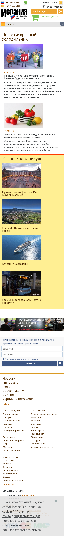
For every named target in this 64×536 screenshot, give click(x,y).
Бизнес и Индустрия (12, 410)
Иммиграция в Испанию (14, 480)
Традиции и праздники (14, 430)
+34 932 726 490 (29, 495)
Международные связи (42, 447)
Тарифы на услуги (11, 470)
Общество (8, 447)
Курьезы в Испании (12, 450)
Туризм (34, 427)
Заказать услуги (49, 16)
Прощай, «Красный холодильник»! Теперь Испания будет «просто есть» (29, 77)
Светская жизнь (10, 414)
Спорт (5, 443)
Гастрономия (9, 437)
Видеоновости (38, 410)
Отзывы (6, 477)
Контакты (7, 463)
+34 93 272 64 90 (13, 5)
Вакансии (7, 467)
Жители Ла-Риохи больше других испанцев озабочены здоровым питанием (29, 136)
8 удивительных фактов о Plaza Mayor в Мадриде (20, 193)
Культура (35, 440)
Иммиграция (37, 417)
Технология (8, 427)
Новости (10, 24)
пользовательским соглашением (26, 359)
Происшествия (38, 443)
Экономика (36, 424)
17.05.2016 (9, 131)
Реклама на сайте (11, 473)
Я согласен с (21, 359)
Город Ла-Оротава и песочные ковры (20, 229)
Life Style (7, 417)
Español (61, 2)
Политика (7, 424)
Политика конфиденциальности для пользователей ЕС (21, 516)
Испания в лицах (39, 420)
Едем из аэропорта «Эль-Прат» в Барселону (21, 301)
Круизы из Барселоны (15, 264)
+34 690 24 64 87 (13, 2)
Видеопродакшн (10, 457)
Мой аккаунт (9, 484)
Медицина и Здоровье (13, 440)
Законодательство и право (44, 414)
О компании (49, 2)
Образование (37, 437)
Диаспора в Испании (12, 420)
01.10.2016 (9, 72)
